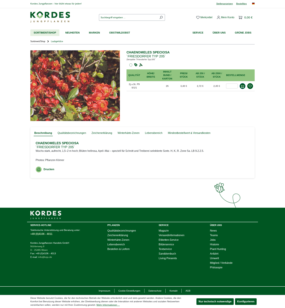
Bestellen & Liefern (118, 249)
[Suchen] (161, 17)
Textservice (165, 249)
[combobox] (128, 17)
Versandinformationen (171, 235)
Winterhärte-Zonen (118, 239)
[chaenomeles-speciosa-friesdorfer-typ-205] (75, 85)
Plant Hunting (218, 249)
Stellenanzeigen (224, 3)
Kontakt (173, 290)
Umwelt (214, 258)
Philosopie (216, 267)
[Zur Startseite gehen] (50, 17)
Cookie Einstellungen (129, 290)
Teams (214, 235)
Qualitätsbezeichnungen (121, 230)
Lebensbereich (116, 244)
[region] (75, 85)
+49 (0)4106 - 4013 (46, 253)
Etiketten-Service (169, 239)
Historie (214, 244)
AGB (188, 290)
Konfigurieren (245, 301)
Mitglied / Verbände (221, 262)
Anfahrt (214, 253)
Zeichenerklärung (117, 235)
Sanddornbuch (167, 253)
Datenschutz (154, 290)
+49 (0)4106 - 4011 (41, 234)
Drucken (49, 169)
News (213, 230)
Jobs (213, 239)
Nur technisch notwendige (215, 301)
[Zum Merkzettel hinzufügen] (250, 86)
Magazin (164, 230)
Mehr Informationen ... (108, 305)
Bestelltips (241, 3)
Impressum (104, 290)
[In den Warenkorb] (242, 86)
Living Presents (168, 258)
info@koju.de (45, 257)
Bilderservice (166, 244)
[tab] (43, 133)
